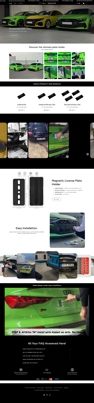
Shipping (66, 387)
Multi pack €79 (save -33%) (72, 104)
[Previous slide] (2, 266)
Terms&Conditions (39, 390)
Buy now (21, 110)
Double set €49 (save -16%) (47, 104)
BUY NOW (56, 199)
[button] (47, 349)
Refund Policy (48, 387)
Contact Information (30, 387)
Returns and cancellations (52, 390)
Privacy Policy (40, 387)
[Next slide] (91, 266)
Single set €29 (21, 104)
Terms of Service (58, 387)
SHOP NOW (14, 35)
